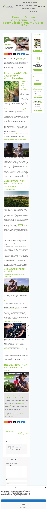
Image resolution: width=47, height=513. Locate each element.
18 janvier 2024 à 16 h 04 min (16, 447)
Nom (7, 479)
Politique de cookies (23, 510)
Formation (29, 5)
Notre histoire (20, 5)
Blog (35, 5)
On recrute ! (33, 11)
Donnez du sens (32, 2)
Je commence (38, 83)
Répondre (13, 451)
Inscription (37, 70)
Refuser (23, 504)
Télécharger (37, 50)
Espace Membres (26, 8)
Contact (34, 8)
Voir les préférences (23, 507)
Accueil (25, 2)
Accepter (23, 500)
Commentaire (9, 465)
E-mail (7, 483)
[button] (45, 487)
